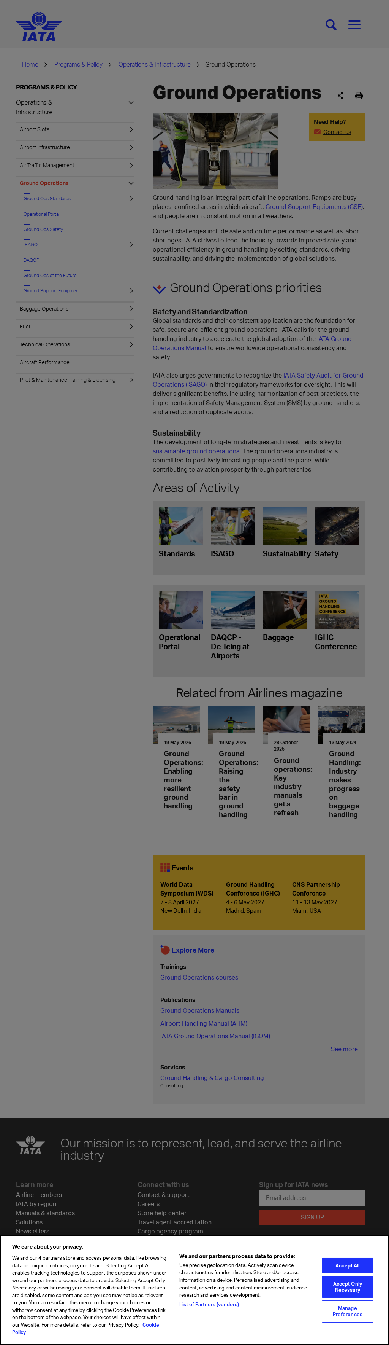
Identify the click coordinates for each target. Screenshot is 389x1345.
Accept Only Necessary (347, 1287)
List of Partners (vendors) (209, 1304)
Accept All (347, 1265)
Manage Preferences (347, 1311)
